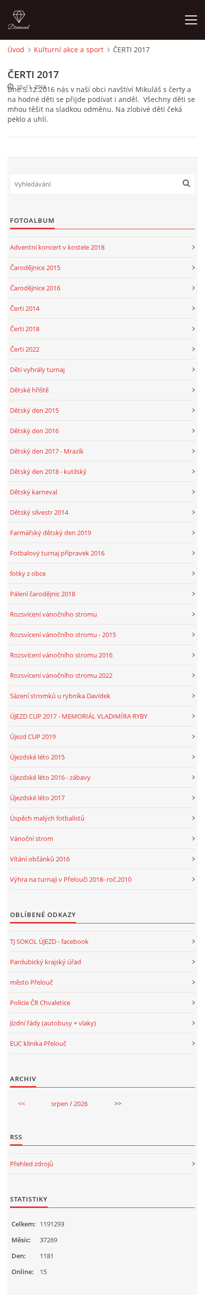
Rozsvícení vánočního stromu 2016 (61, 654)
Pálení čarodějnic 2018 (42, 593)
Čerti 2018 (24, 328)
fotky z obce (28, 573)
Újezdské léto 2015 (37, 756)
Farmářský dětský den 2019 (50, 532)
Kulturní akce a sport (68, 49)
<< (21, 1103)
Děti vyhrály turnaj (37, 369)
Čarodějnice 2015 (35, 267)
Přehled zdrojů (31, 1163)
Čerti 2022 (24, 349)
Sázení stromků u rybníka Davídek (60, 695)
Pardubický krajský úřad (45, 961)
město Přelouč (31, 982)
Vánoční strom (31, 838)
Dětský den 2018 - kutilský (48, 471)
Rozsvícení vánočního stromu (53, 614)
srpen (59, 1103)
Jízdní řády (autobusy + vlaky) (53, 1022)
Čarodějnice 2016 (35, 287)
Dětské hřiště (29, 389)
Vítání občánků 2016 (40, 858)
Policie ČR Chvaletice (40, 1002)
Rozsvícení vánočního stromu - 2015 (63, 634)
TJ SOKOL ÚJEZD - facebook (49, 941)
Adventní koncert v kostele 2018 (57, 247)
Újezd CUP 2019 (33, 736)
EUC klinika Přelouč (38, 1043)
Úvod (15, 49)
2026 (81, 1103)
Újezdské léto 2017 (37, 797)
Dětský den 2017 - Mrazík (47, 451)
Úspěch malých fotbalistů (47, 818)
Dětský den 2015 (34, 410)
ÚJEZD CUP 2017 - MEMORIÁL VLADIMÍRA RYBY (78, 716)
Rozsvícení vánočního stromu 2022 (61, 675)
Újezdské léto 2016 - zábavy (50, 777)
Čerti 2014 (24, 308)
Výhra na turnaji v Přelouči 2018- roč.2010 (70, 879)
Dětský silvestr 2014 (39, 512)
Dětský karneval (33, 491)
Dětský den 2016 (34, 430)
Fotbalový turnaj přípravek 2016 (57, 553)
